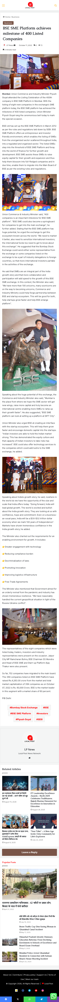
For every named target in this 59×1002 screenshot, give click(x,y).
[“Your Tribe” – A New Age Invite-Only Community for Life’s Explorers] (44, 821)
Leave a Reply (29, 852)
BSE (46, 707)
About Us (7, 975)
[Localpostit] (29, 5)
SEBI (40, 719)
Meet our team (32, 979)
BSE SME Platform (21, 713)
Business (15, 17)
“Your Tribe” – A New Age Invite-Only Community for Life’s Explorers (43, 834)
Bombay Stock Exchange (24, 707)
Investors (43, 713)
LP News (9, 45)
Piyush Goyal (24, 719)
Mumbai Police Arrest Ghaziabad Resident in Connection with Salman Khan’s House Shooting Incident (35, 956)
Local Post (48, 983)
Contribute (17, 975)
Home (7, 17)
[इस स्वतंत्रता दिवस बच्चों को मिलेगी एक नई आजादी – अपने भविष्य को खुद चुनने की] (15, 783)
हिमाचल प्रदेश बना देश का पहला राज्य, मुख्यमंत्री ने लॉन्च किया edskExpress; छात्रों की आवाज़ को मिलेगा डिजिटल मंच (15, 835)
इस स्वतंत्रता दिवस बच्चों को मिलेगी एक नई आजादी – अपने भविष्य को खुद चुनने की (15, 796)
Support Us (42, 975)
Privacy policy (29, 975)
